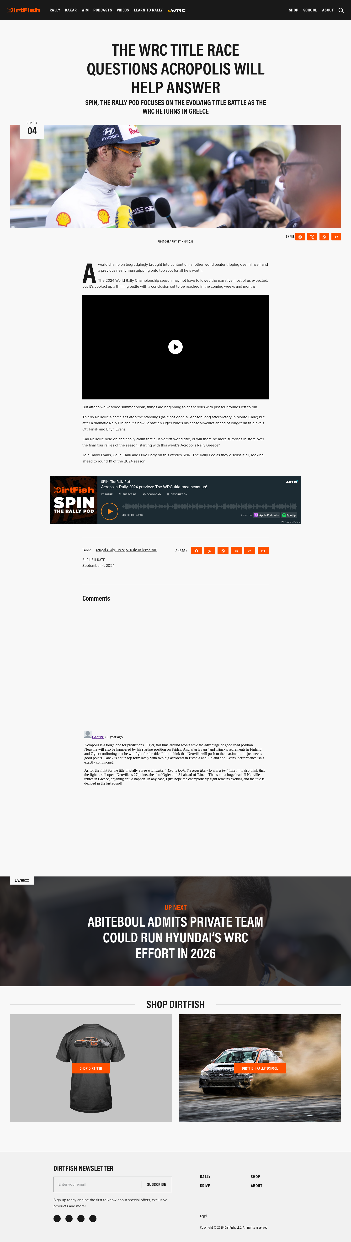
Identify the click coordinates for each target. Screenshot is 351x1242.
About (328, 9)
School (310, 9)
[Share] (300, 236)
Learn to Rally (148, 9)
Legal (203, 1215)
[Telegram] (336, 236)
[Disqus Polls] (175, 663)
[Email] (263, 550)
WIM (85, 9)
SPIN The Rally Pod (138, 549)
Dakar (71, 9)
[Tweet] (312, 236)
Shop (293, 9)
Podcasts (102, 9)
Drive (205, 1185)
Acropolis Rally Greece (110, 549)
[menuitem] (55, 10)
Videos (123, 9)
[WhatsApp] (324, 236)
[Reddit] (250, 550)
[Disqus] (175, 788)
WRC (154, 549)
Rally (55, 9)
